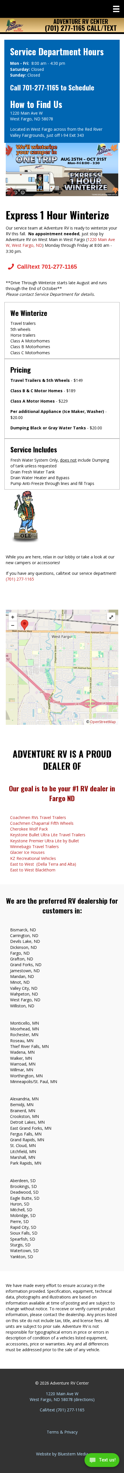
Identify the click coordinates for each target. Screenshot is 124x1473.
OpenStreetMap (103, 721)
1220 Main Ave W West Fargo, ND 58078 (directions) (62, 1396)
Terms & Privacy (62, 1432)
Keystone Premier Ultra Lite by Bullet (44, 840)
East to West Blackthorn (32, 870)
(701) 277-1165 (20, 579)
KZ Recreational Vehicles (33, 858)
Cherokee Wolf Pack (29, 829)
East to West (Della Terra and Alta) (43, 864)
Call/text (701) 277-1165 (62, 1410)
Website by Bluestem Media (62, 1454)
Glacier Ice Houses (27, 852)
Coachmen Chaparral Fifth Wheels (42, 823)
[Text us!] (102, 1461)
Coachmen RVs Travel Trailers (38, 817)
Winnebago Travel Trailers (34, 846)
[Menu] (116, 9)
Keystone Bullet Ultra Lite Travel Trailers (47, 834)
